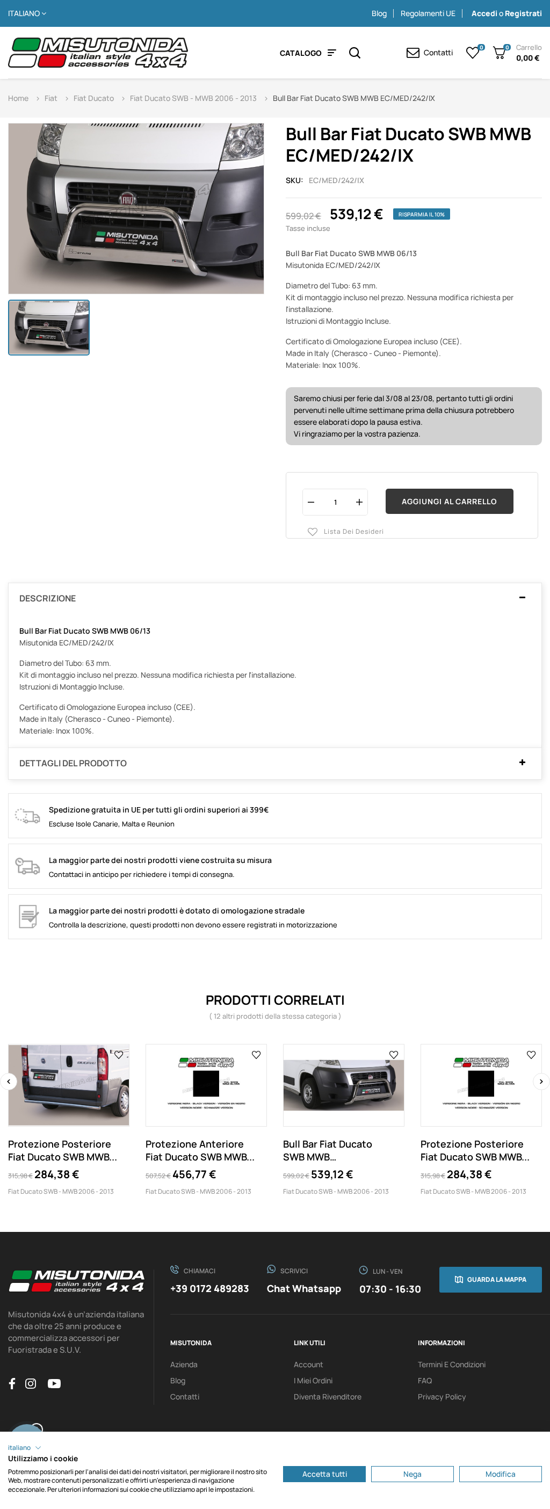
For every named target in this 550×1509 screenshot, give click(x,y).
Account (308, 1364)
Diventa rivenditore (327, 1396)
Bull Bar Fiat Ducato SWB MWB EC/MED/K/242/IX (327, 1150)
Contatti (184, 1396)
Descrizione (47, 599)
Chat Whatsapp (304, 1288)
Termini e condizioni (452, 1364)
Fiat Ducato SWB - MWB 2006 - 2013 (61, 1191)
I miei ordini (313, 1380)
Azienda (184, 1364)
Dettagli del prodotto (73, 763)
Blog (379, 13)
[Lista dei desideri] (119, 1054)
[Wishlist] (473, 53)
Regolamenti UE (428, 13)
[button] (24, 1448)
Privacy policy (442, 1396)
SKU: (294, 180)
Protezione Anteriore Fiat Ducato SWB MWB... (200, 1150)
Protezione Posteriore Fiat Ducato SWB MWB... (62, 1150)
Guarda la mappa (496, 1279)
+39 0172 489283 (209, 1288)
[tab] (275, 598)
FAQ (425, 1380)
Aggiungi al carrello (449, 501)
